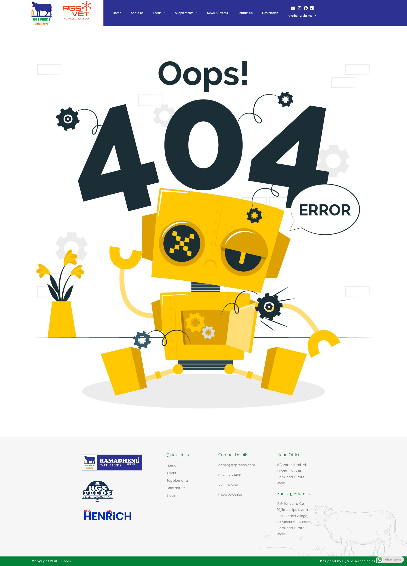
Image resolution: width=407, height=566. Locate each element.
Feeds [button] (157, 13)
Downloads (270, 13)
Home (117, 13)
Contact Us (245, 13)
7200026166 (228, 485)
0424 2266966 (230, 494)
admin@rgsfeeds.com (236, 465)
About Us (137, 13)
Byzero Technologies (358, 561)
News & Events (217, 13)
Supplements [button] (184, 13)
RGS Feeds (62, 561)
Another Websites (300, 16)
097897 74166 (229, 475)
